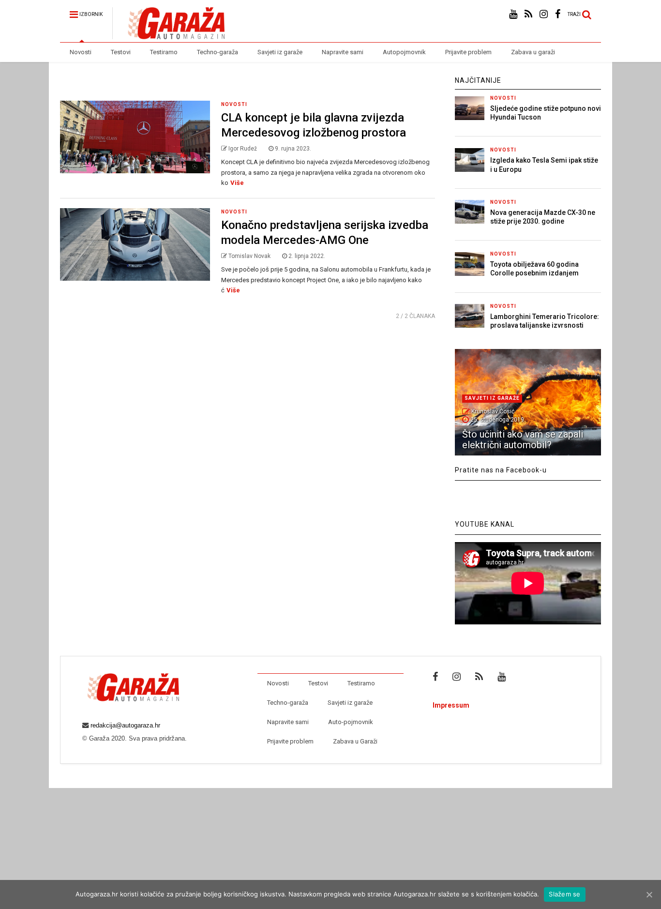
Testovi (121, 52)
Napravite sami (342, 52)
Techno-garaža (217, 52)
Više (237, 182)
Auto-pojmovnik (350, 722)
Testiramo (164, 52)
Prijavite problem (468, 52)
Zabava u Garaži (355, 741)
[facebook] (557, 14)
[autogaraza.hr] (168, 35)
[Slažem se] (649, 894)
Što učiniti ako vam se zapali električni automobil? (522, 439)
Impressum (451, 705)
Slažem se (564, 894)
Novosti (80, 52)
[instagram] (544, 14)
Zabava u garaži (533, 52)
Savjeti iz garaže (279, 52)
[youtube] (513, 14)
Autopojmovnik (404, 52)
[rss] (528, 14)
